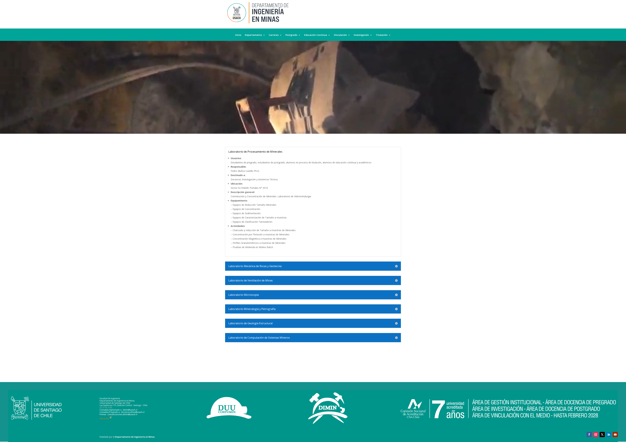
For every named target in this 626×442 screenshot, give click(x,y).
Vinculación (340, 35)
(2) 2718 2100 (106, 407)
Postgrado (291, 35)
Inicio (238, 35)
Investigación (361, 35)
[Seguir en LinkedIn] (608, 434)
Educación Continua (315, 35)
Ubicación (104, 418)
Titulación (382, 35)
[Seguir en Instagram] (595, 434)
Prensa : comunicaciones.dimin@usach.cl (118, 414)
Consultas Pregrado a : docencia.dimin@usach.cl (122, 412)
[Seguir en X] (602, 434)
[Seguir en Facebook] (589, 434)
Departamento (253, 35)
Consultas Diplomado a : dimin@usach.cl (118, 409)
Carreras (274, 35)
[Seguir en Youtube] (615, 434)
